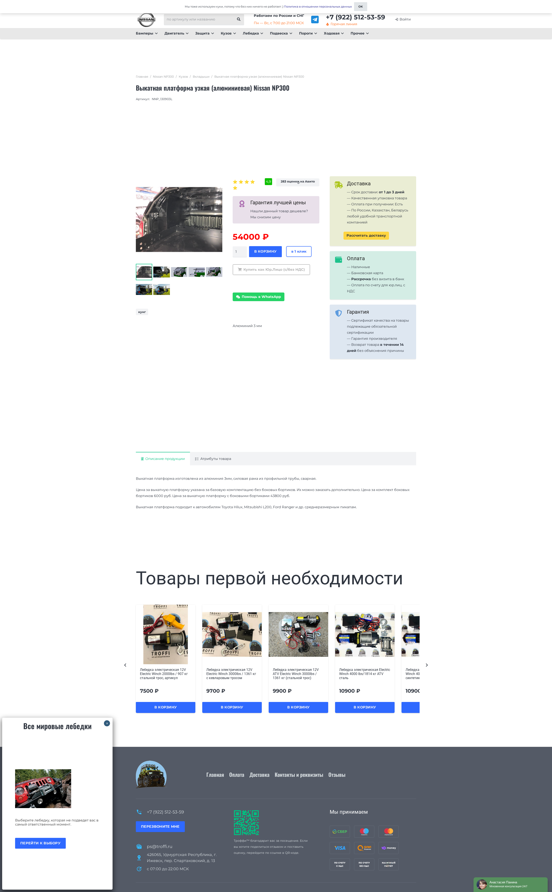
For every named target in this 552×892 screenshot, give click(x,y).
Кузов (183, 77)
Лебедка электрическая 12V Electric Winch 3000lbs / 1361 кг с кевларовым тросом (165, 674)
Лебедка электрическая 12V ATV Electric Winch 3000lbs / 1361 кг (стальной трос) (229, 674)
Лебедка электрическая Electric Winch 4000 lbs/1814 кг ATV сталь (298, 674)
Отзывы (336, 774)
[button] (155, 33)
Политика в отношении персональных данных (318, 6)
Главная (142, 77)
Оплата (236, 774)
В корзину (265, 251)
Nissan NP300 (163, 77)
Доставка (259, 774)
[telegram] (315, 19)
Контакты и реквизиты (299, 774)
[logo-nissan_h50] (146, 19)
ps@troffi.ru (159, 846)
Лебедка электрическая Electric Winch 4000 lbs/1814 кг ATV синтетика (364, 674)
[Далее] (426, 665)
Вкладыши (201, 77)
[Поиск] (238, 19)
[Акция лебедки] (57, 788)
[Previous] (125, 665)
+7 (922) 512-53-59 (165, 812)
